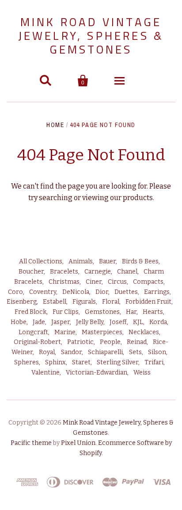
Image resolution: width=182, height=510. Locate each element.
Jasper (60, 322)
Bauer (107, 261)
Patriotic (80, 342)
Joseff (118, 322)
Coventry (42, 292)
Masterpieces (102, 332)
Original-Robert (37, 342)
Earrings (157, 292)
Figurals (84, 301)
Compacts (148, 282)
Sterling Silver (117, 362)
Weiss (142, 372)
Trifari (153, 362)
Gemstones (102, 312)
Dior (101, 292)
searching (55, 197)
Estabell (54, 301)
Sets (135, 352)
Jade (39, 322)
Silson (157, 352)
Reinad (137, 342)
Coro (15, 292)
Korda (158, 322)
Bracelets (64, 271)
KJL (138, 322)
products (138, 197)
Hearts (153, 312)
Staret (81, 362)
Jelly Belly (89, 322)
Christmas (64, 282)
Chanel (127, 271)
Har (131, 312)
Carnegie (97, 271)
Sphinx (55, 362)
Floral (110, 301)
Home (55, 125)
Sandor (71, 352)
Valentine (45, 372)
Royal (47, 352)
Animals (80, 261)
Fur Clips (66, 312)
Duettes (126, 292)
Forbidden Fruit (148, 301)
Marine (65, 332)
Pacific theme (31, 443)
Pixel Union (78, 443)
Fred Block (30, 312)
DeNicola (75, 292)
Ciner (94, 282)
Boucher (31, 271)
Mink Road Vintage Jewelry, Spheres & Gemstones (91, 35)
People (110, 342)
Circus (117, 282)
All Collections (40, 261)
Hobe (19, 322)
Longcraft (33, 332)
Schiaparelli (105, 352)
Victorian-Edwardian (96, 372)
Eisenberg (22, 301)
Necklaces (144, 332)
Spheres (26, 362)
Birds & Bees (140, 261)
